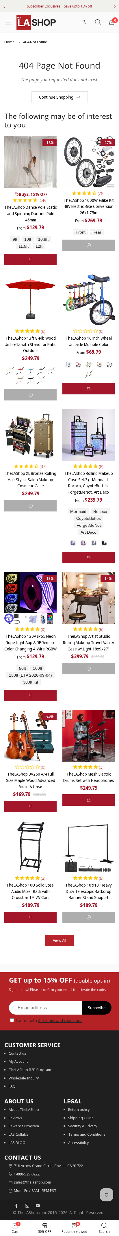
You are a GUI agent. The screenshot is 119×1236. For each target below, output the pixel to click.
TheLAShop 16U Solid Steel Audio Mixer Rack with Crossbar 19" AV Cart (30, 891)
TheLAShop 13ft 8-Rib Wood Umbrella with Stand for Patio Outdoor (31, 344)
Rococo (100, 511)
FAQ (12, 1086)
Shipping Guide (81, 1117)
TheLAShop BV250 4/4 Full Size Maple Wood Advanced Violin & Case (30, 780)
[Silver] (109, 365)
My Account (18, 1061)
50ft (22, 668)
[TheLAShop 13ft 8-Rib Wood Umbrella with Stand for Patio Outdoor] (30, 300)
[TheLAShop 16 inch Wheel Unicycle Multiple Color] (88, 300)
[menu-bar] (10, 22)
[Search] (98, 22)
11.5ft (23, 246)
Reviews (15, 1117)
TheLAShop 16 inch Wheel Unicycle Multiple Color (89, 341)
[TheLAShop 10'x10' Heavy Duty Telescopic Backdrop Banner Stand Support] (88, 847)
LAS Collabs (18, 1134)
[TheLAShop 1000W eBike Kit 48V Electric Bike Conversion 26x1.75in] (88, 162)
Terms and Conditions (86, 1134)
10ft (27, 239)
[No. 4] (104, 543)
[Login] (84, 22)
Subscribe (97, 1007)
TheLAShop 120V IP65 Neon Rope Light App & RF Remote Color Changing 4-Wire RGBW (30, 642)
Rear (96, 232)
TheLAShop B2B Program (30, 1069)
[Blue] (30, 371)
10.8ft (43, 239)
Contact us (17, 1053)
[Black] (41, 371)
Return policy (79, 1109)
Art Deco (88, 532)
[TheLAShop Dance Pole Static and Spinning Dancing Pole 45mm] (30, 162)
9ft (15, 239)
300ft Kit (30, 682)
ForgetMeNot (89, 525)
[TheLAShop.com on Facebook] (16, 1206)
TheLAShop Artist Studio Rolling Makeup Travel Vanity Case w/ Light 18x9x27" (88, 642)
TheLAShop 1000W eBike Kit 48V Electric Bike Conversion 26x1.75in (89, 206)
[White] (51, 371)
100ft (37, 668)
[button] (30, 259)
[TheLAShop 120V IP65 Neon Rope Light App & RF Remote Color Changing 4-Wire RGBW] (30, 598)
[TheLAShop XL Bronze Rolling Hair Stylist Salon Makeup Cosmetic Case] (30, 435)
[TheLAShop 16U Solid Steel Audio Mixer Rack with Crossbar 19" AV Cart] (30, 847)
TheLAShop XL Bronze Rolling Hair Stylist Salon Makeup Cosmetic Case (30, 479)
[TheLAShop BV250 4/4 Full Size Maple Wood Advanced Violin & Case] (30, 736)
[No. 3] (94, 543)
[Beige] (10, 371)
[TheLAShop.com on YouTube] (37, 1206)
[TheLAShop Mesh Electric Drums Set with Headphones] (88, 736)
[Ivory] (41, 380)
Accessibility (78, 1142)
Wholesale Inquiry (24, 1078)
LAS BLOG (17, 1142)
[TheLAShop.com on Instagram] (27, 1206)
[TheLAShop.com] (36, 22)
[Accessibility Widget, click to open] (9, 618)
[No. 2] (83, 543)
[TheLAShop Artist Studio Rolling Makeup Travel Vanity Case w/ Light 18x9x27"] (88, 598)
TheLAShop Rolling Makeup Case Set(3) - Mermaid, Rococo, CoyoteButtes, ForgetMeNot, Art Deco (88, 483)
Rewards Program (24, 1125)
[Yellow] (88, 374)
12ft (39, 246)
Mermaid (78, 511)
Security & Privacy (82, 1125)
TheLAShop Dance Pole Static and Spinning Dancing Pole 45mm (30, 213)
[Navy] (30, 380)
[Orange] (99, 365)
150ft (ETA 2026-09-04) (30, 675)
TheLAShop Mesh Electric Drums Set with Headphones (88, 777)
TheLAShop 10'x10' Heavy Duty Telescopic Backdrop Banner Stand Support (88, 891)
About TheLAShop (24, 1109)
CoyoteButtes (88, 518)
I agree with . (49, 1020)
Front (80, 232)
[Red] (20, 371)
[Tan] (20, 380)
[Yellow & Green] (88, 365)
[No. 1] (73, 543)
